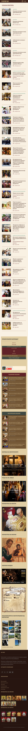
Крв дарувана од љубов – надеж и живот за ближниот (19, 271)
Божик (14, 29)
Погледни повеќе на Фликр (7, 647)
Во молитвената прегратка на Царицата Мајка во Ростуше (16, 399)
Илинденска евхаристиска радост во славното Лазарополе (19, 182)
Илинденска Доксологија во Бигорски (19, 171)
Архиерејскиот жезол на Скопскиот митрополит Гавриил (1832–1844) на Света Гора (19, 129)
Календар (3, 689)
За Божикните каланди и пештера (19, 40)
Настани (3, 684)
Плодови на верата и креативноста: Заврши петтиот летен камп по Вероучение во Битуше (18, 119)
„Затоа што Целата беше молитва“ (17, 393)
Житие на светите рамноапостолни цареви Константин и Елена (14, 465)
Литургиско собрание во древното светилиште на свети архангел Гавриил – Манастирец (19, 227)
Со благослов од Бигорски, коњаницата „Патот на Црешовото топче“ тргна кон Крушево (19, 216)
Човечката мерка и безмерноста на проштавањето (17, 97)
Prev (3, 465)
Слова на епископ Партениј (19, 71)
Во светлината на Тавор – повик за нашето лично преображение (17, 405)
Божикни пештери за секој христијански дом (19, 11)
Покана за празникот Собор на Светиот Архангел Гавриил (18, 260)
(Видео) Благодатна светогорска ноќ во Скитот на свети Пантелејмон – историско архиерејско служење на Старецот (19, 150)
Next (25, 465)
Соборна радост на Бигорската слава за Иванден (17, 324)
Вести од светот (4, 683)
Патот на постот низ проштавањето (18, 83)
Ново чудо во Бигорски (14, 490)
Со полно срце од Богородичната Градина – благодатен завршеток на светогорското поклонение (19, 139)
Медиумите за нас (5, 687)
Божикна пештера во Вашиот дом (18, 22)
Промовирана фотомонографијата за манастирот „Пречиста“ (18, 291)
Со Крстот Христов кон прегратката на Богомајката (18, 108)
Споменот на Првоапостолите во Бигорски (17, 301)
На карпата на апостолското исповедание (19, 313)
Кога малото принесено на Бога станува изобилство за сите (19, 238)
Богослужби (3, 681)
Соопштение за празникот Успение (17, 388)
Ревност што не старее (18, 193)
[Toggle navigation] (25, 1)
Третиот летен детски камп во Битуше (19, 249)
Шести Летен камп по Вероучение (17, 383)
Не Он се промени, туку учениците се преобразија (19, 73)
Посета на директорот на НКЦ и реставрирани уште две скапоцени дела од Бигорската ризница (19, 281)
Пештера (15, 9)
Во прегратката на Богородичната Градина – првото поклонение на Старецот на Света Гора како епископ (19, 162)
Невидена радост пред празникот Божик (18, 63)
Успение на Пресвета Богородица (10, 356)
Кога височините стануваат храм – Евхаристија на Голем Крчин (17, 378)
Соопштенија (4, 686)
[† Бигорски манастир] (5, 1)
